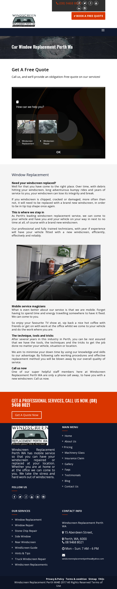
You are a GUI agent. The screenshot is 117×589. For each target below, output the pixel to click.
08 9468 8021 (74, 542)
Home (67, 435)
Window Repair (24, 525)
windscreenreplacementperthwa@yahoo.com (83, 558)
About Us (69, 441)
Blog (66, 481)
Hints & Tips (22, 553)
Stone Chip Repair (25, 530)
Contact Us (70, 486)
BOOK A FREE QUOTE (89, 16)
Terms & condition (75, 579)
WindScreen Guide (25, 547)
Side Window (22, 536)
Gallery (68, 464)
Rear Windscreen (25, 542)
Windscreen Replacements (31, 564)
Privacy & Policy (54, 579)
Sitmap (92, 579)
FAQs (100, 579)
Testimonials (72, 475)
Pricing (67, 447)
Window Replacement (28, 519)
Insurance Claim (73, 458)
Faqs (66, 469)
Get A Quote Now (26, 415)
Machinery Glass (74, 452)
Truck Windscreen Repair (30, 559)
